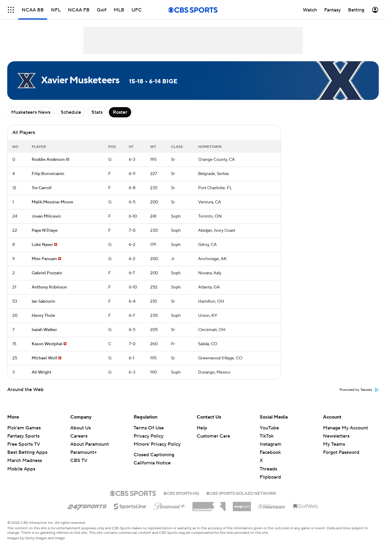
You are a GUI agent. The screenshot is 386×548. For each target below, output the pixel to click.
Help (202, 428)
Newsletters (336, 436)
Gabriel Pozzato (47, 273)
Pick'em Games (24, 428)
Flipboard (270, 477)
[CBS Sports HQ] (181, 493)
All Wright (41, 372)
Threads (268, 469)
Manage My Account (345, 428)
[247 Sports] (87, 505)
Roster (120, 112)
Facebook (270, 452)
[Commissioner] (209, 504)
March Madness (24, 460)
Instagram (270, 444)
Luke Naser (42, 244)
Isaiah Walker (44, 330)
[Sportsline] (130, 505)
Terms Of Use (149, 428)
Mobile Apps (21, 469)
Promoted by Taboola (356, 390)
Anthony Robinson (49, 287)
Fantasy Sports (23, 436)
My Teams (334, 444)
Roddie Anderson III (50, 159)
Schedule (71, 112)
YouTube (269, 428)
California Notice (152, 463)
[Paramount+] (169, 505)
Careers (78, 436)
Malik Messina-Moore (52, 202)
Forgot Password (341, 452)
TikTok (267, 436)
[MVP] (242, 504)
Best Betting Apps (27, 452)
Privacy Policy (148, 436)
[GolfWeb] (305, 506)
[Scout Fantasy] (272, 506)
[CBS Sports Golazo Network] (241, 493)
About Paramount (89, 444)
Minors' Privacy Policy (157, 444)
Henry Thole (43, 315)
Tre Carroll (42, 188)
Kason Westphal (47, 344)
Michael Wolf (44, 358)
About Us (80, 428)
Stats (97, 112)
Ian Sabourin (43, 301)
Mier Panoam (44, 259)
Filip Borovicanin (48, 174)
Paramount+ (83, 452)
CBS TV (78, 460)
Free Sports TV (23, 444)
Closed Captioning (154, 455)
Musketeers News (30, 112)
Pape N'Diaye (45, 230)
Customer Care (213, 436)
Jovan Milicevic (46, 216)
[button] (11, 10)
